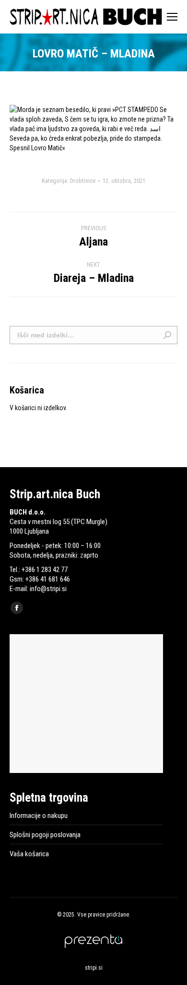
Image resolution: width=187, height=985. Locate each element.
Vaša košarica (29, 854)
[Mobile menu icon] (172, 16)
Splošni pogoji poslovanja (45, 834)
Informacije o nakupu (39, 815)
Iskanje (167, 335)
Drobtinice (82, 180)
